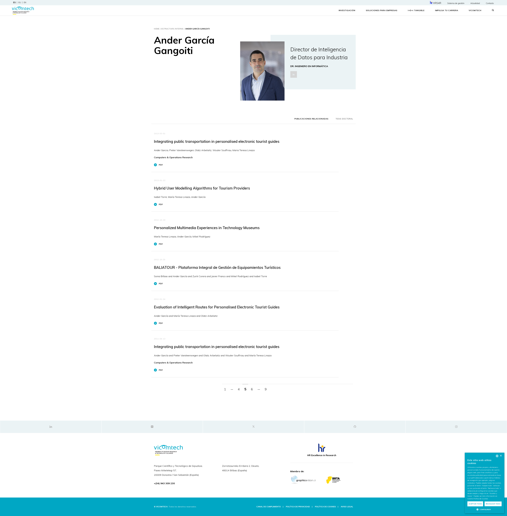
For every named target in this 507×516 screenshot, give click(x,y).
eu (19, 2)
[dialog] (484, 483)
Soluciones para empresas (381, 10)
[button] (484, 509)
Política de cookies (325, 506)
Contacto (490, 3)
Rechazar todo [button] (493, 504)
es (14, 2)
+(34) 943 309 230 (164, 483)
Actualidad (475, 3)
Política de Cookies (481, 499)
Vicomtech (475, 10)
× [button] (501, 456)
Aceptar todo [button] (475, 504)
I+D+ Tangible (416, 10)
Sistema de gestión (455, 3)
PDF (161, 165)
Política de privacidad (298, 506)
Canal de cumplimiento (268, 506)
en (25, 2)
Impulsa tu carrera (446, 10)
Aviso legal (347, 506)
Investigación (347, 10)
